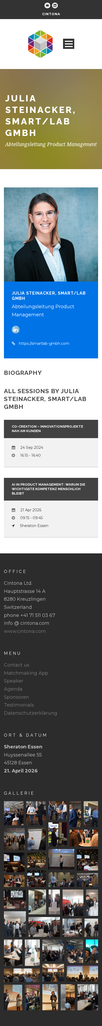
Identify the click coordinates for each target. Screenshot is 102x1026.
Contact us (16, 665)
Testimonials (19, 705)
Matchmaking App (26, 673)
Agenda (13, 689)
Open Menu (68, 44)
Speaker (13, 681)
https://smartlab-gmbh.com (44, 343)
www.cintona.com (25, 631)
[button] (14, 813)
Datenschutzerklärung (30, 713)
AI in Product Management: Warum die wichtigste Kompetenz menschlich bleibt (48, 489)
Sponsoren (16, 697)
